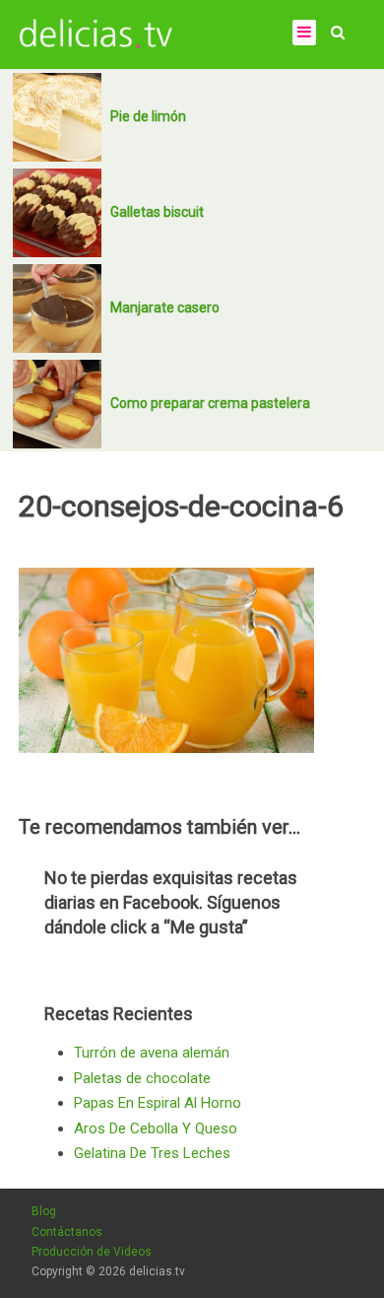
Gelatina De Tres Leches (152, 1153)
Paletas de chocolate (142, 1078)
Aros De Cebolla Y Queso (155, 1128)
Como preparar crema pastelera (210, 403)
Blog (44, 1211)
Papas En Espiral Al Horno (157, 1103)
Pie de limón (148, 116)
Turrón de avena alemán (151, 1052)
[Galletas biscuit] (57, 213)
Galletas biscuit (157, 212)
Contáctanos (67, 1232)
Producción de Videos (92, 1252)
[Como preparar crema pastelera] (57, 404)
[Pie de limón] (57, 117)
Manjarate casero (165, 307)
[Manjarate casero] (57, 308)
